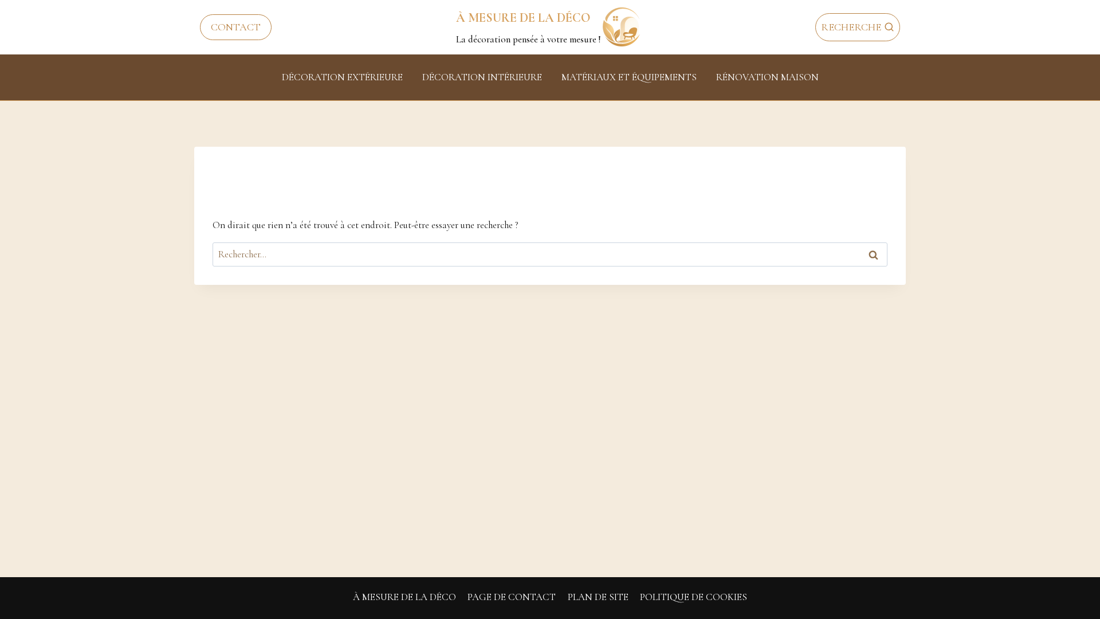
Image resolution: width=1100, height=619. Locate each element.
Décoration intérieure (482, 77)
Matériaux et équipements (629, 77)
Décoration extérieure (342, 77)
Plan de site (598, 597)
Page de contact (511, 597)
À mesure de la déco (404, 597)
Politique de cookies (693, 597)
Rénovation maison (767, 77)
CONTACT (236, 27)
